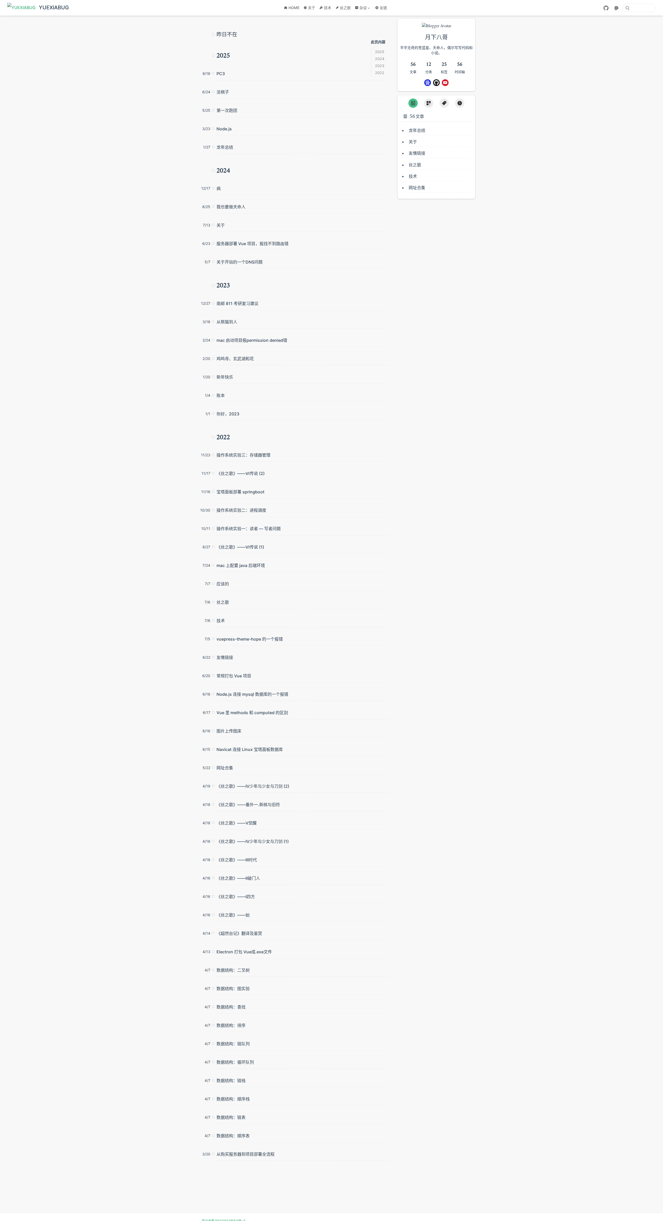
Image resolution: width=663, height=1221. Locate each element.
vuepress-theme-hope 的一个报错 (250, 639)
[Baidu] (427, 82)
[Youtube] (445, 82)
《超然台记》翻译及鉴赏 (239, 933)
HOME (294, 7)
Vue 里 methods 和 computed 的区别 (252, 712)
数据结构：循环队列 (235, 1062)
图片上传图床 (229, 731)
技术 (327, 7)
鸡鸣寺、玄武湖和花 (235, 358)
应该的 (223, 583)
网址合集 (225, 767)
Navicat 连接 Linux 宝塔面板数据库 (250, 749)
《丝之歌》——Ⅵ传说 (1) (240, 547)
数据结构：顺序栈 (233, 1099)
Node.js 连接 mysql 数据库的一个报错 (252, 694)
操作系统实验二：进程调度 (241, 510)
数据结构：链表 (231, 1117)
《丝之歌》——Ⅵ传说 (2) (241, 473)
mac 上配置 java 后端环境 (241, 565)
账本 (221, 395)
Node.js (224, 128)
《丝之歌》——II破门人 (238, 878)
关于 (311, 7)
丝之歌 (345, 7)
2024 (379, 58)
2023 (379, 65)
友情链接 (225, 657)
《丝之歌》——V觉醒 (237, 823)
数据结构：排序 (231, 1025)
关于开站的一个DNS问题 (240, 262)
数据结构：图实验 (233, 988)
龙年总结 (225, 147)
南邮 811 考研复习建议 (237, 303)
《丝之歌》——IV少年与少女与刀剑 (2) (253, 786)
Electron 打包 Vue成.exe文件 (244, 951)
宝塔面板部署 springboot (240, 491)
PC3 (221, 73)
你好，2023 (228, 413)
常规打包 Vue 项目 (234, 675)
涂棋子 (223, 92)
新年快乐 (225, 377)
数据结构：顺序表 (233, 1135)
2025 (379, 51)
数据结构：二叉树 (233, 970)
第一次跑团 (227, 110)
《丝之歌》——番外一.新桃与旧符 (248, 804)
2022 (379, 72)
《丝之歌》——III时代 (237, 859)
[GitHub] (606, 8)
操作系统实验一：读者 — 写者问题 (249, 528)
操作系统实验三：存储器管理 (243, 455)
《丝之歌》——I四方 (236, 896)
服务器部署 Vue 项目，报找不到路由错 (253, 243)
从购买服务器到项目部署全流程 (246, 1154)
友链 (383, 7)
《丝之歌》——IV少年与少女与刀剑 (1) (253, 841)
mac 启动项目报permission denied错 (252, 340)
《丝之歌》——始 (233, 915)
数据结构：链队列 (233, 1043)
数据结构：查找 (231, 1007)
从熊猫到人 (227, 321)
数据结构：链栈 (231, 1080)
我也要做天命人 (231, 206)
